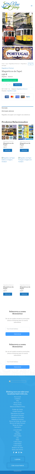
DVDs (17, 439)
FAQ (17, 400)
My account (17, 396)
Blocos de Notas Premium (17, 423)
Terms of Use (17, 402)
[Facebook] (13, 452)
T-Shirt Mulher (17, 443)
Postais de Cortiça (17, 409)
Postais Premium (17, 411)
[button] (30, 14)
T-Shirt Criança (17, 441)
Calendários (17, 427)
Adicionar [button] (7, 150)
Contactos (17, 398)
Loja (7, 63)
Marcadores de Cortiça (17, 413)
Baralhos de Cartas (17, 447)
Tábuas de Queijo (17, 425)
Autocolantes (17, 436)
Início (3, 63)
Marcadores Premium (17, 415)
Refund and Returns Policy (17, 406)
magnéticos (10, 90)
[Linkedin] (21, 452)
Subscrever (17, 334)
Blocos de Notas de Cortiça (17, 421)
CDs (17, 438)
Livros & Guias (17, 430)
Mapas (17, 432)
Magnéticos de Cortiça (17, 417)
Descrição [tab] (5, 108)
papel (14, 90)
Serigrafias (18, 434)
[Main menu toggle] (31, 5)
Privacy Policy (18, 404)
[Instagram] (19, 452)
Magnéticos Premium (14, 63)
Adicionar (17, 84)
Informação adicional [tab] (8, 111)
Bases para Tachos (17, 449)
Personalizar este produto (9, 80)
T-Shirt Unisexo (17, 445)
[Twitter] (16, 452)
